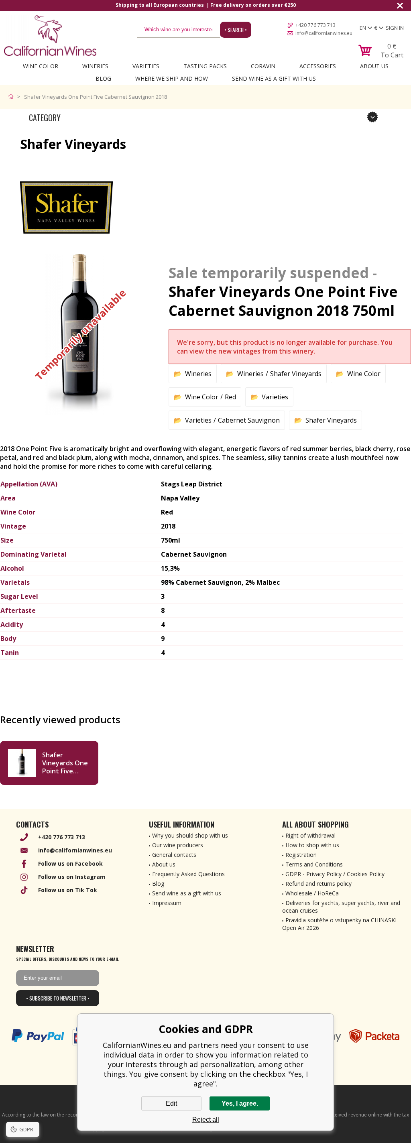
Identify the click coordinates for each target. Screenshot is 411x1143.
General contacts (174, 854)
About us (163, 864)
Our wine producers (177, 845)
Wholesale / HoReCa (312, 893)
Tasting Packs (205, 66)
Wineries (95, 66)
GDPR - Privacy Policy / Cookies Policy (335, 874)
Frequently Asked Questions (188, 874)
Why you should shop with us (190, 835)
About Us (374, 66)
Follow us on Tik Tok (67, 890)
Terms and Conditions (314, 864)
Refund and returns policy (318, 883)
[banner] (50, 35)
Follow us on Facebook (70, 863)
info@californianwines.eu (323, 33)
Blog (103, 78)
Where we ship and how (171, 78)
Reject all (205, 1119)
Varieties (145, 66)
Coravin (263, 66)
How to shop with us (312, 845)
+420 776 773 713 (315, 25)
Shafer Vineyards (295, 373)
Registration (301, 854)
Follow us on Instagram (72, 877)
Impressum (166, 903)
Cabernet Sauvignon (249, 420)
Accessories (317, 66)
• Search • (235, 30)
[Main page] (12, 97)
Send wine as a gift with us (274, 78)
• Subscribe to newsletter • (58, 998)
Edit (171, 1103)
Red (230, 397)
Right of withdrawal (310, 835)
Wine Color (40, 66)
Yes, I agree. (240, 1103)
